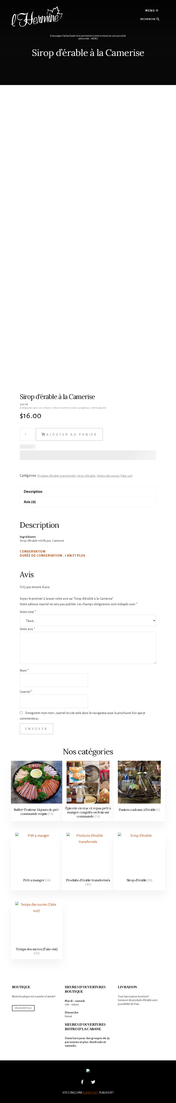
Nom (24, 670)
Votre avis (27, 629)
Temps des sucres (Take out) (114, 475)
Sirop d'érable (86, 475)
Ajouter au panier (71, 434)
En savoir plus (23, 1008)
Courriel (26, 691)
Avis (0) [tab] (30, 502)
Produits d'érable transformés (56, 475)
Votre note (28, 612)
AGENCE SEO (90, 1092)
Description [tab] (33, 492)
